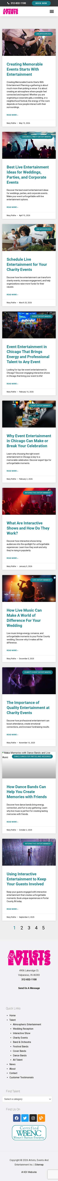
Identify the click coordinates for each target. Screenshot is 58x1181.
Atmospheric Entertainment (27, 1024)
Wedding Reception (23, 1028)
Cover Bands (19, 1051)
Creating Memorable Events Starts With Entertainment (25, 69)
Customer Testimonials (22, 1077)
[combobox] (27, 1099)
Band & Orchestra (22, 1042)
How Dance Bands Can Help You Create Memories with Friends (27, 792)
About (12, 1068)
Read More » (12, 115)
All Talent (17, 1059)
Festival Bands (20, 1046)
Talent (12, 1020)
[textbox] (25, 1099)
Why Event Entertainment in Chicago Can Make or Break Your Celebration (29, 441)
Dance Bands (20, 1055)
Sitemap (39, 1164)
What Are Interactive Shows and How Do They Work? (28, 528)
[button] (51, 11)
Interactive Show (21, 1033)
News (12, 1064)
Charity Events (20, 1037)
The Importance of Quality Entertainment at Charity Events (28, 707)
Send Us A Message (29, 988)
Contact (13, 1073)
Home (12, 1015)
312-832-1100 (29, 979)
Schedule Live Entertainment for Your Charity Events (27, 264)
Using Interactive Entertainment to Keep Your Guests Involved (26, 879)
